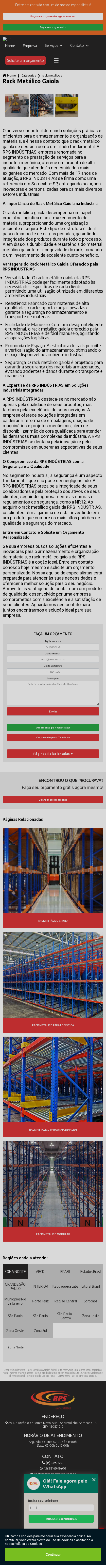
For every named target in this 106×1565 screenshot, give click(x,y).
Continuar (53, 1554)
